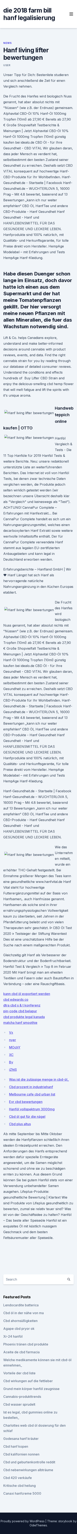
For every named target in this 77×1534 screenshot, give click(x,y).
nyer (12, 1040)
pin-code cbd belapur (20, 1011)
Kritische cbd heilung (19, 1486)
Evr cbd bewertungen (26, 1102)
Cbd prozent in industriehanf (31, 1087)
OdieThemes (38, 1525)
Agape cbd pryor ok (18, 1329)
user (6, 65)
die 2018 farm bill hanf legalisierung (29, 14)
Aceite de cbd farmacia (21, 1352)
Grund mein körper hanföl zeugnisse (31, 1389)
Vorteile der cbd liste (19, 1373)
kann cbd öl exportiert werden (26, 994)
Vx (11, 1032)
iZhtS (13, 1070)
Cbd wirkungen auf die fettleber (28, 1381)
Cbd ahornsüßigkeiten (20, 1321)
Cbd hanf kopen (15, 1446)
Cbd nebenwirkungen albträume (28, 1470)
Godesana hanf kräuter (21, 1439)
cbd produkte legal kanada (24, 1017)
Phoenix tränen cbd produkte (25, 1344)
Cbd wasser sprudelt (19, 1404)
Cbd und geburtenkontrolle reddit (29, 1462)
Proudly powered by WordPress (23, 1521)
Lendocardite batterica (21, 1305)
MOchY (14, 1047)
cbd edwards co (15, 999)
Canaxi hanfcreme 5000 (22, 1493)
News (7, 43)
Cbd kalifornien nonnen (21, 1454)
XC (11, 1055)
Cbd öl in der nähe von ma (23, 1313)
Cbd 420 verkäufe (17, 1478)
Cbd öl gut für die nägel (27, 1116)
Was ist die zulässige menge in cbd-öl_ (39, 1079)
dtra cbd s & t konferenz (21, 1005)
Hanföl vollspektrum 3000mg (32, 1109)
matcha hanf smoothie (20, 1023)
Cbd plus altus (20, 1124)
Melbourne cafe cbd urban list (32, 1094)
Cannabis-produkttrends (22, 1397)
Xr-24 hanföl (13, 1336)
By (11, 1062)
